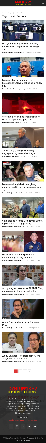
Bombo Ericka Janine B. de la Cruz (13, 52)
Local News (6, 217)
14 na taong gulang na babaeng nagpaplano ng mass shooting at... (19, 152)
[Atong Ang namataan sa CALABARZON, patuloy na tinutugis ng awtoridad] (23, 275)
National (5, 40)
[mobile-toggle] (3, 3)
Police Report (7, 76)
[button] (43, 3)
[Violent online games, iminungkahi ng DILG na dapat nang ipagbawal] (23, 103)
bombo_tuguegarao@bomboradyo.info (23, 420)
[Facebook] (11, 426)
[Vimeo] (29, 426)
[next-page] (29, 371)
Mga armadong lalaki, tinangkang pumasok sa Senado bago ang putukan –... (21, 187)
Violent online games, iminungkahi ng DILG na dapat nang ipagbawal (21, 118)
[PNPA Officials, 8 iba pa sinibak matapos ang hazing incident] (23, 241)
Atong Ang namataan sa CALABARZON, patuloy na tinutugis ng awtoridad (22, 289)
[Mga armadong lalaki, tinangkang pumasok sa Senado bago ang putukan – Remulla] (23, 171)
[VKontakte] (35, 426)
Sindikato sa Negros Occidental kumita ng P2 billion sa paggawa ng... (22, 222)
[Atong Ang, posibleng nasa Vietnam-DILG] (23, 309)
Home (4, 13)
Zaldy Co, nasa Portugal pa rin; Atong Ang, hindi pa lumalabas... (21, 357)
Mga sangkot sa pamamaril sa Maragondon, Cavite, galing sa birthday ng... (22, 83)
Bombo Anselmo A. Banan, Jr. (11, 89)
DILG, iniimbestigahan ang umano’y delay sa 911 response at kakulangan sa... (21, 46)
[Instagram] (17, 426)
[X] (23, 426)
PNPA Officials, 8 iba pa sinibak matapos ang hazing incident (18, 256)
